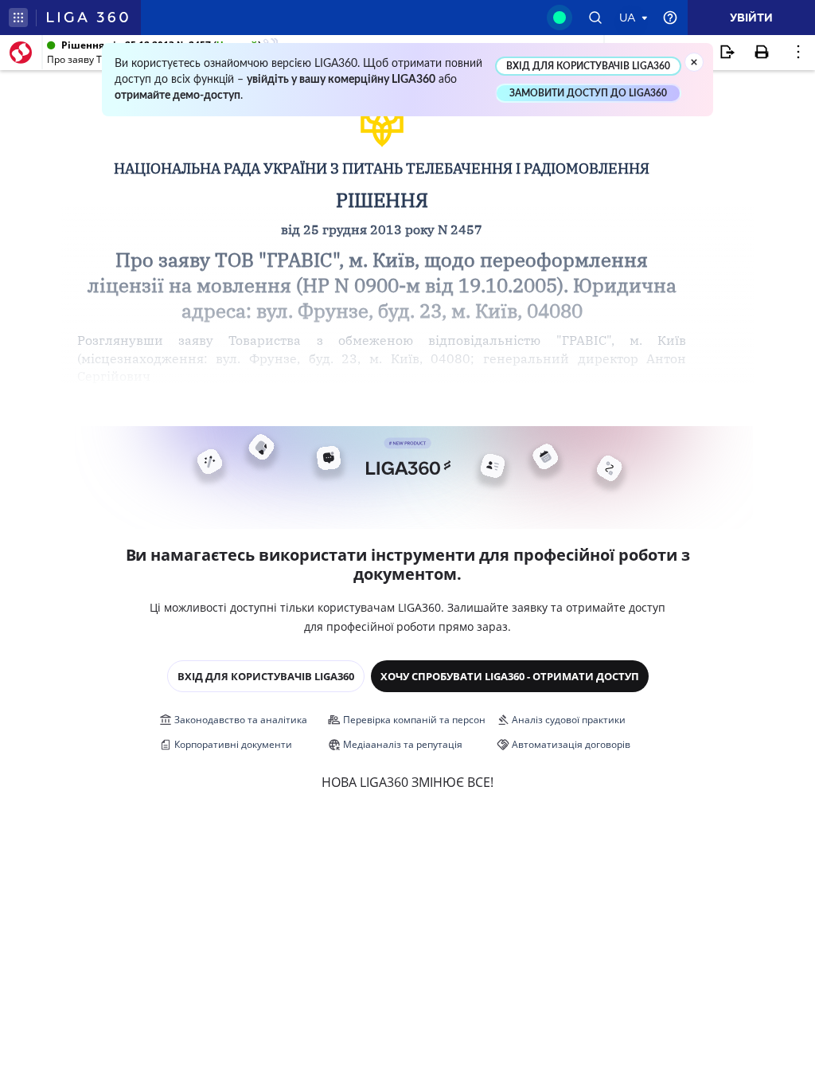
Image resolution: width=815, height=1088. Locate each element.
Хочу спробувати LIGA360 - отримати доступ (509, 676)
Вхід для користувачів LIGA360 (265, 676)
